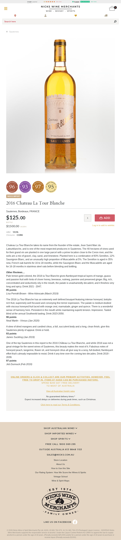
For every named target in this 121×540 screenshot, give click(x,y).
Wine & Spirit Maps (60, 480)
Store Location (60, 460)
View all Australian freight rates (60, 391)
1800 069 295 (67, 444)
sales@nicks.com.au (60, 454)
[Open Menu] (12, 9)
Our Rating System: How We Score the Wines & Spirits (60, 472)
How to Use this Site (60, 468)
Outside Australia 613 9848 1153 (60, 449)
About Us (60, 464)
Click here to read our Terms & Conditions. (60, 404)
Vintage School (61, 476)
